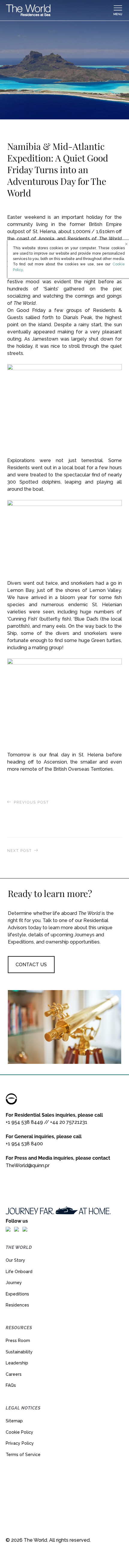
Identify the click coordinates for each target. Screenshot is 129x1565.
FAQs (11, 1385)
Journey (14, 1282)
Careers (14, 1374)
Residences (17, 1305)
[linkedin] (24, 1229)
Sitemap (14, 1420)
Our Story (15, 1260)
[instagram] (16, 1229)
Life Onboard (19, 1271)
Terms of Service (23, 1454)
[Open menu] (118, 10)
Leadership (17, 1363)
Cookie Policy (19, 1432)
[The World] (59, 10)
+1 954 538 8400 (24, 1144)
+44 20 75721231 (68, 1122)
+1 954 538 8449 (24, 1122)
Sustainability (19, 1351)
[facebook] (8, 1229)
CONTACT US (31, 964)
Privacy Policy (20, 1443)
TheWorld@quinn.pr (28, 1165)
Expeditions (17, 1294)
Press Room (18, 1340)
